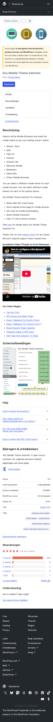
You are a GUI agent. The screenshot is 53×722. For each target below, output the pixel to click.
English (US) (45, 507)
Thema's (32, 621)
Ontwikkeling (11, 114)
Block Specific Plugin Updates (20, 328)
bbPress (8, 670)
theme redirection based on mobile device (37, 529)
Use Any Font (12, 312)
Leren (5, 638)
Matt (6, 665)
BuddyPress (10, 674)
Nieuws (6, 621)
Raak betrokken (35, 638)
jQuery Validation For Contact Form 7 (24, 324)
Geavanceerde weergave (14, 536)
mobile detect (31, 518)
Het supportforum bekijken (15, 600)
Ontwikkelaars (9, 647)
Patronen (32, 630)
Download (8, 84)
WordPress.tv (10, 652)
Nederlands (14, 686)
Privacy (6, 630)
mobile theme (44, 518)
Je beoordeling (10, 580)
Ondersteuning (12, 121)
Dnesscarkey (14, 77)
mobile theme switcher (40, 524)
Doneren (33, 647)
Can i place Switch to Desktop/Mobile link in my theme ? (19, 419)
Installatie (9, 107)
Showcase (33, 616)
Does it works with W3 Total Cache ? (20, 439)
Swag (32, 652)
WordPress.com (11, 661)
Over (5, 616)
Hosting (6, 625)
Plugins (31, 625)
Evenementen (34, 643)
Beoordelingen (12, 101)
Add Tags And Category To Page (22, 335)
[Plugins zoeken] (29, 21)
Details (8, 94)
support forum (29, 234)
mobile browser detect (40, 513)
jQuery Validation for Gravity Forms (22, 320)
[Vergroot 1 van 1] (47, 351)
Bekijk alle (45, 580)
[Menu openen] (49, 4)
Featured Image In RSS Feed (20, 332)
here (10, 224)
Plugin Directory (9, 12)
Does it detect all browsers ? (16, 411)
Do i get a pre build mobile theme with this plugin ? (15, 429)
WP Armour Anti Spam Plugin (19, 316)
